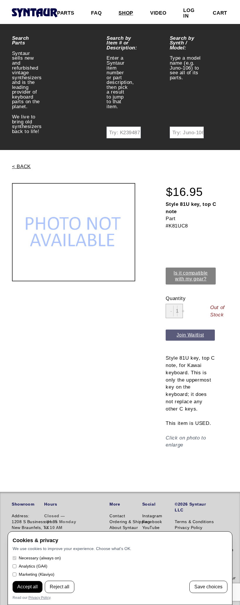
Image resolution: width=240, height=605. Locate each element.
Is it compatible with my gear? (191, 275)
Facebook (152, 521)
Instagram (152, 515)
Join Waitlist (190, 334)
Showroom (23, 504)
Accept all (27, 586)
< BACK (21, 166)
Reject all (59, 586)
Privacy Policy (39, 598)
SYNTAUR (34, 13)
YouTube (151, 527)
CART (220, 12)
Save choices (208, 586)
